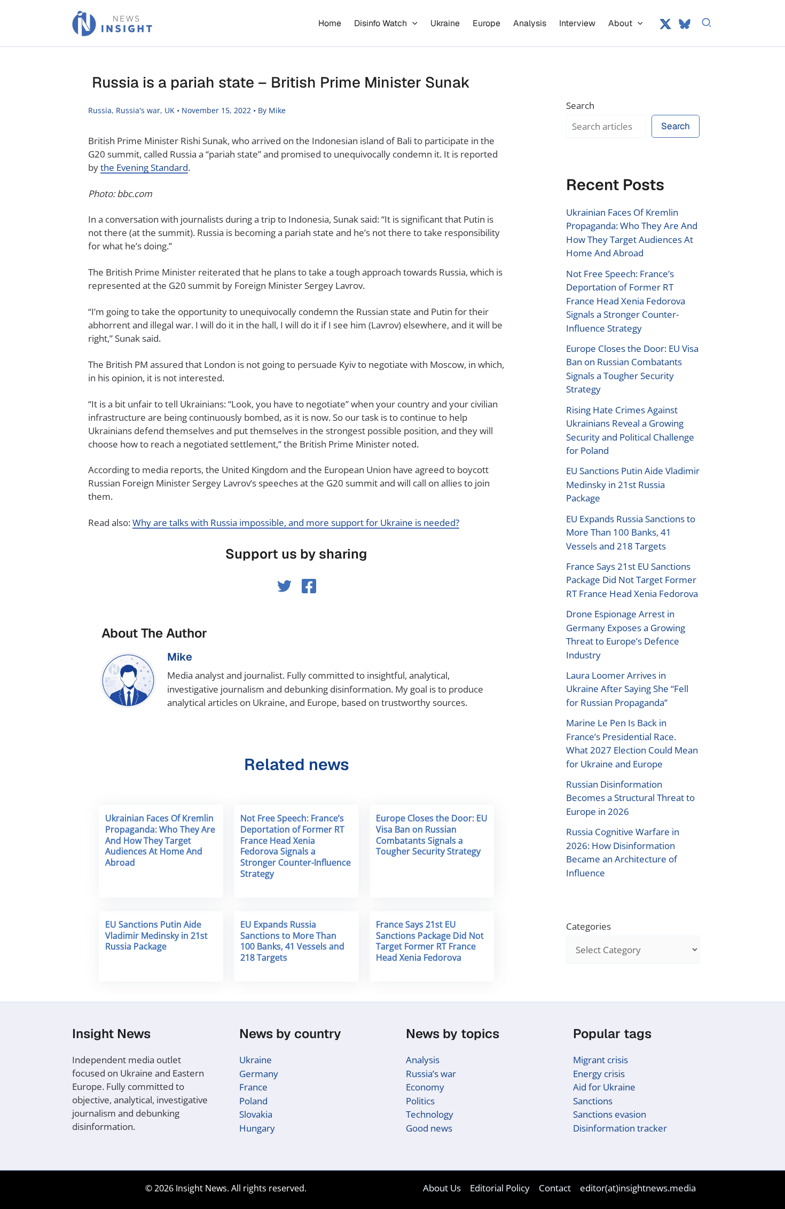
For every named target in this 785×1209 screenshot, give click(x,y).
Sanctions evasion (609, 1114)
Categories (588, 926)
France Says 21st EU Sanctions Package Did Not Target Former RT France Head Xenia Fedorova (430, 940)
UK (169, 110)
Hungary (257, 1128)
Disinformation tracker (620, 1128)
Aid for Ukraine (604, 1087)
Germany (258, 1073)
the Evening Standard (144, 167)
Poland (253, 1101)
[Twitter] (665, 24)
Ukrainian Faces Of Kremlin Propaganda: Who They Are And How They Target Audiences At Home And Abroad (160, 840)
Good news (429, 1128)
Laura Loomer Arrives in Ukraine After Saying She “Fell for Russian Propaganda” (627, 689)
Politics (420, 1101)
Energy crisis (599, 1073)
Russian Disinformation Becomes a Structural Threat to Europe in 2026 (630, 798)
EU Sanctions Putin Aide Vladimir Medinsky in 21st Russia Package (156, 935)
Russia (100, 110)
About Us (442, 1188)
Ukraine (255, 1060)
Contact (555, 1188)
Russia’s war (431, 1073)
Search (580, 105)
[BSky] (684, 24)
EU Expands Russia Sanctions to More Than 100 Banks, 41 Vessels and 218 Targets (292, 940)
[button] (412, 23)
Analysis (422, 1060)
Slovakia (255, 1114)
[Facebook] (309, 586)
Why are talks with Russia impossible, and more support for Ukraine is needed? (295, 522)
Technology (429, 1114)
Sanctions (593, 1101)
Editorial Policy (500, 1188)
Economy (425, 1087)
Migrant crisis (600, 1060)
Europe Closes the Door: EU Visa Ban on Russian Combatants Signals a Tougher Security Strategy (432, 834)
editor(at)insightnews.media (638, 1188)
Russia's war (138, 110)
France (253, 1087)
